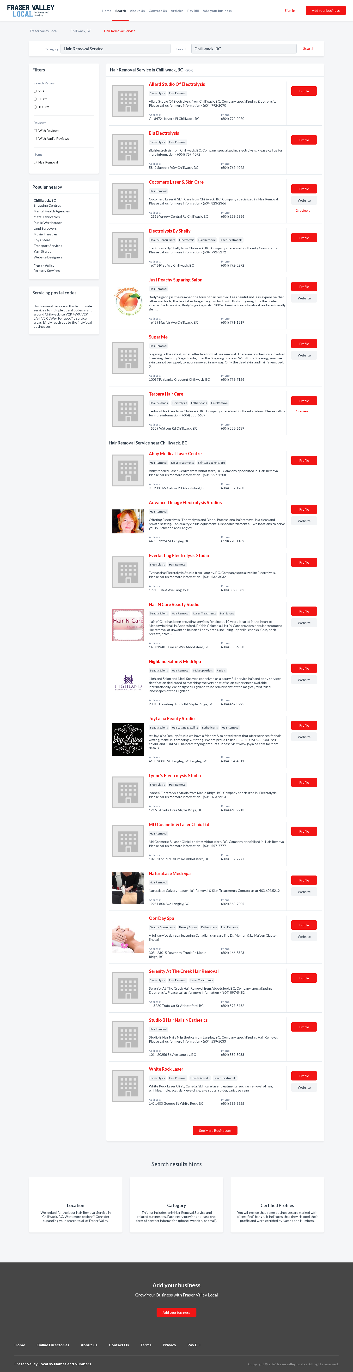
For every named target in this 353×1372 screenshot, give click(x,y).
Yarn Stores (42, 251)
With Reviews (48, 130)
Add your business (217, 11)
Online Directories (53, 1345)
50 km (42, 99)
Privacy (169, 1345)
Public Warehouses (48, 223)
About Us (137, 11)
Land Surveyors (45, 228)
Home (106, 11)
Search (120, 11)
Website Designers (48, 257)
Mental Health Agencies (52, 211)
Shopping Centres (47, 205)
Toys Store (42, 240)
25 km (42, 91)
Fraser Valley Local (43, 31)
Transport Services (48, 246)
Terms (146, 1345)
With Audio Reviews (53, 138)
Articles (177, 11)
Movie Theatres (46, 234)
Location (182, 49)
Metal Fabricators (47, 217)
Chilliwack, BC (80, 31)
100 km (43, 107)
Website (304, 200)
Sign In (290, 10)
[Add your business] (176, 1306)
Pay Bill (193, 11)
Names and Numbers (72, 1363)
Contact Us (158, 11)
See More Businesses (215, 1130)
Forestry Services (47, 271)
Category (51, 49)
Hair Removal (48, 162)
